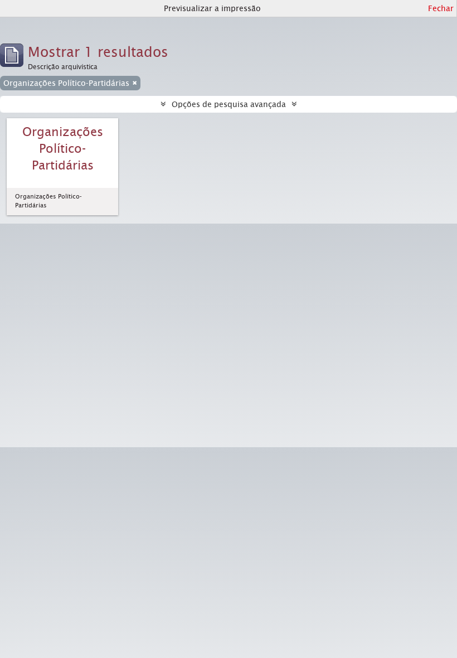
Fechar (441, 8)
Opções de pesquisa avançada (229, 104)
